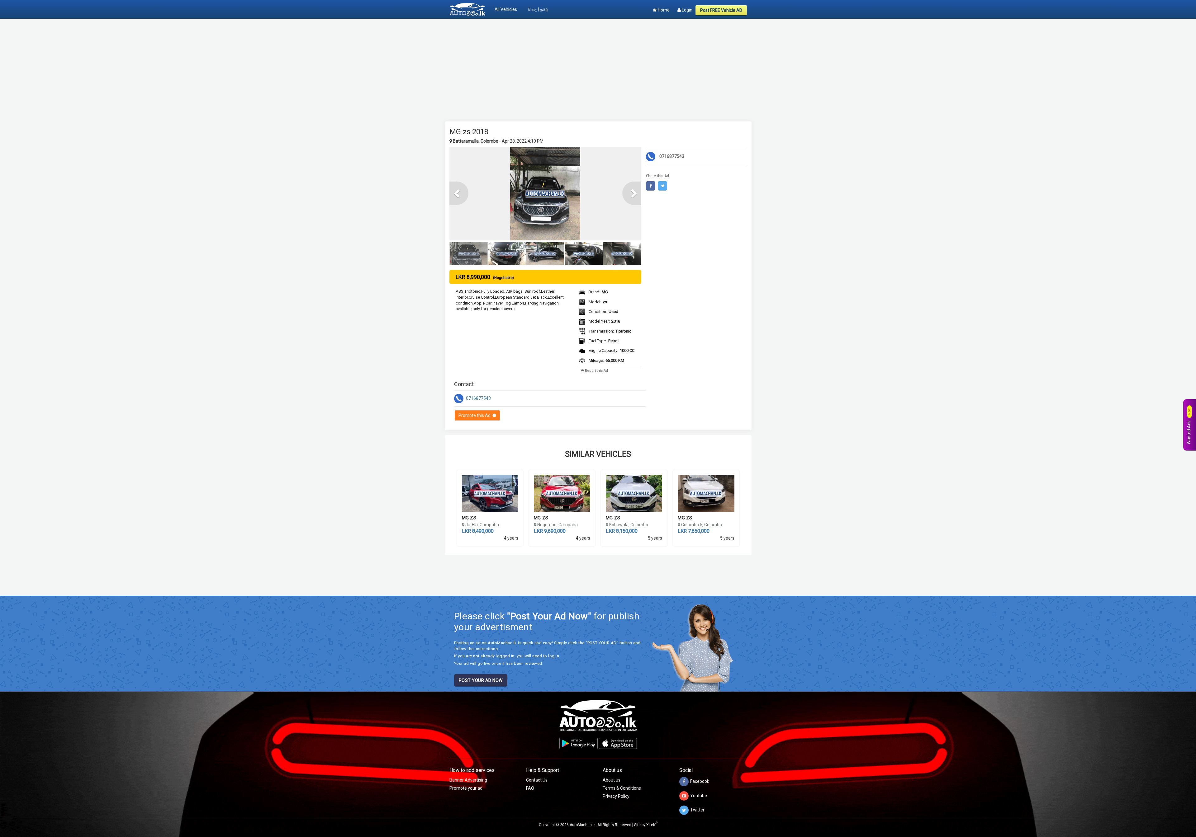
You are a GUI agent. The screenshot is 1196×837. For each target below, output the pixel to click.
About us (611, 780)
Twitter (697, 809)
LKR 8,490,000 (478, 531)
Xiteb (651, 825)
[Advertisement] (598, 67)
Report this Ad (596, 371)
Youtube (698, 795)
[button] (459, 193)
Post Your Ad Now (481, 680)
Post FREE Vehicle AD (721, 10)
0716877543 (478, 397)
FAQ (530, 788)
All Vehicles (506, 9)
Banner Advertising (468, 780)
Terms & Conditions (622, 788)
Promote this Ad (475, 415)
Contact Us (537, 780)
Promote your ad (465, 788)
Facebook (699, 781)
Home (663, 9)
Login (686, 9)
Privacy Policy (616, 796)
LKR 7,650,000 (694, 531)
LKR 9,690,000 (550, 531)
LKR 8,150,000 (622, 531)
